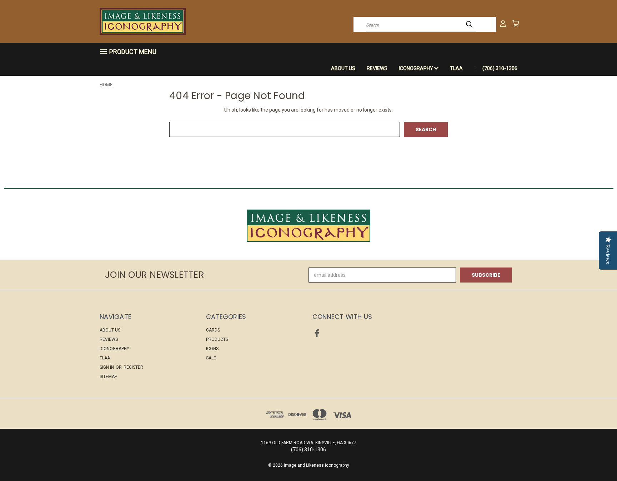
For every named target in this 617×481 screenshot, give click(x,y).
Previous (598, 458)
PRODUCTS (217, 339)
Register (133, 367)
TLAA (456, 68)
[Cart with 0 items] (515, 23)
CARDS (213, 330)
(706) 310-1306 (499, 68)
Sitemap (108, 376)
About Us (343, 68)
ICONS (212, 348)
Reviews (377, 68)
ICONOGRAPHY (416, 68)
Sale (211, 357)
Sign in (107, 367)
